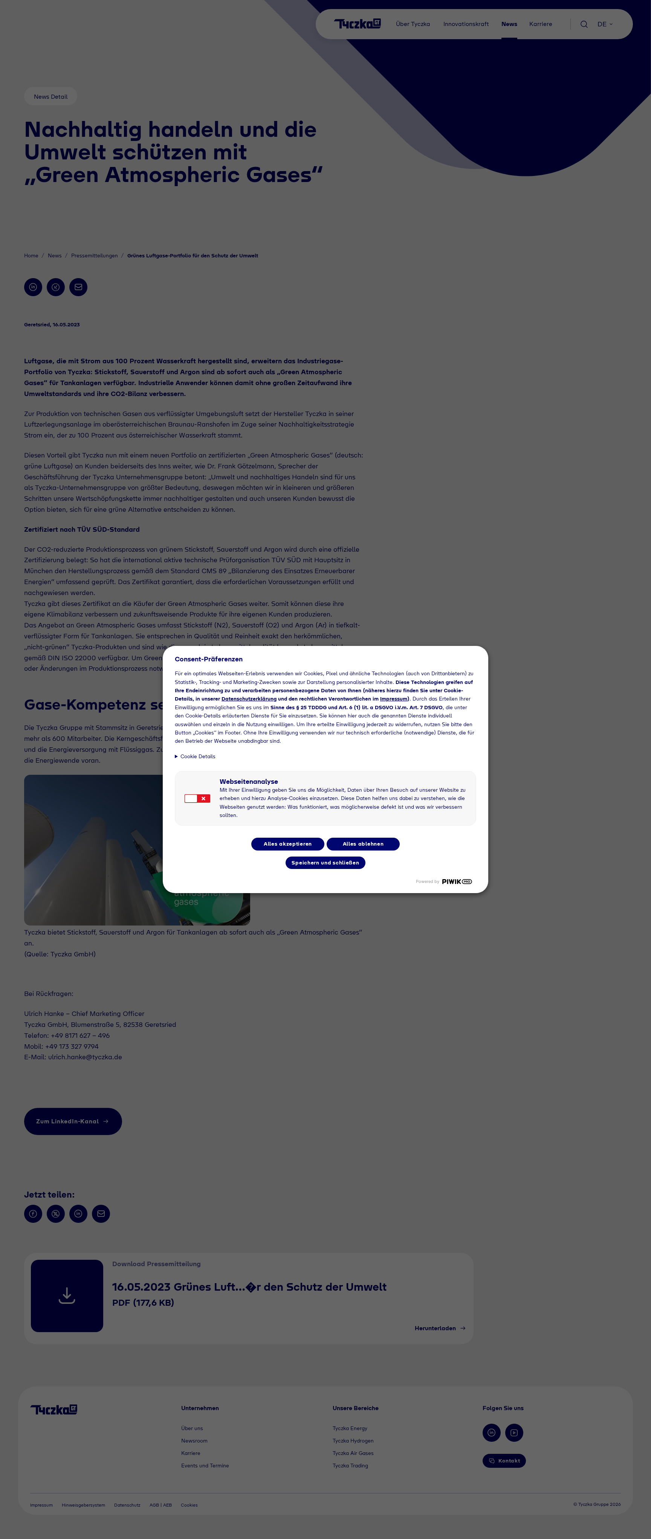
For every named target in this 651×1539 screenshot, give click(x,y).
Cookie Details (197, 756)
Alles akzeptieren (288, 844)
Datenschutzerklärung (249, 699)
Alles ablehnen (363, 844)
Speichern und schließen (325, 863)
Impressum (393, 699)
